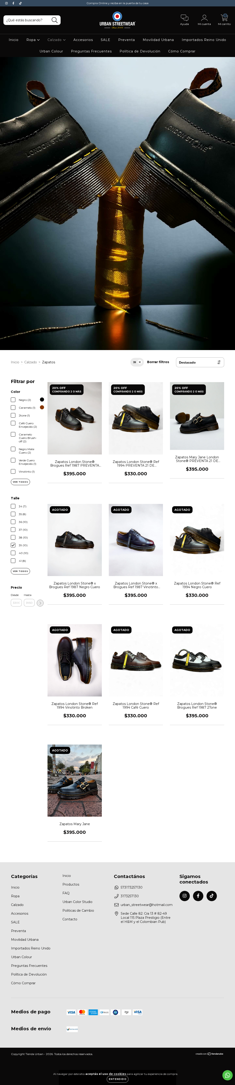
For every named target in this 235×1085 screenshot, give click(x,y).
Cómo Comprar (182, 51)
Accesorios (83, 40)
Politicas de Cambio (78, 910)
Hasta (27, 595)
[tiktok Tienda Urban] (20, 3)
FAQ (66, 893)
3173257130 (130, 896)
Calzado (55, 40)
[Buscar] (54, 20)
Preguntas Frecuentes (91, 51)
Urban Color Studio (77, 902)
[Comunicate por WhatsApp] (227, 1075)
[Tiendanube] (209, 1054)
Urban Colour (51, 51)
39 (134, 362)
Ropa (31, 40)
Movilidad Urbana (158, 40)
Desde (15, 595)
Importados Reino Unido (204, 40)
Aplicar (40, 603)
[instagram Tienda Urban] (6, 3)
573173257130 (132, 887)
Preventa (126, 40)
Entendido (117, 1079)
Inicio (14, 40)
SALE (105, 40)
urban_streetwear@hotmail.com (147, 905)
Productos (70, 884)
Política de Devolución (140, 51)
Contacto (69, 919)
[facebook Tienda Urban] (13, 3)
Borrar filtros (158, 362)
